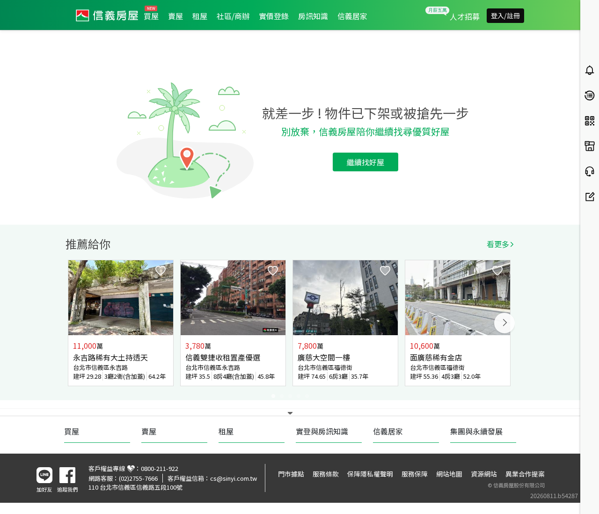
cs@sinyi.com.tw (233, 478)
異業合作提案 (525, 473)
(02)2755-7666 (138, 478)
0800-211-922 (159, 468)
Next (504, 323)
